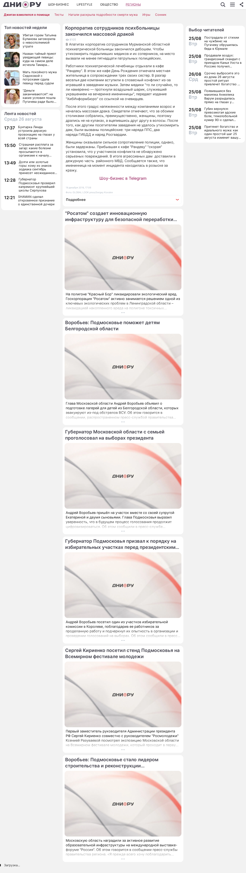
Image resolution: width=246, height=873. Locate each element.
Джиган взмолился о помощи (27, 15)
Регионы (133, 4)
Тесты (59, 15)
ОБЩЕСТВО (109, 4)
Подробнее (76, 200)
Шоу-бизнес (58, 4)
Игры (146, 15)
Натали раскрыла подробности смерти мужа (103, 15)
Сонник (160, 15)
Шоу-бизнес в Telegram (123, 178)
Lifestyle (84, 4)
